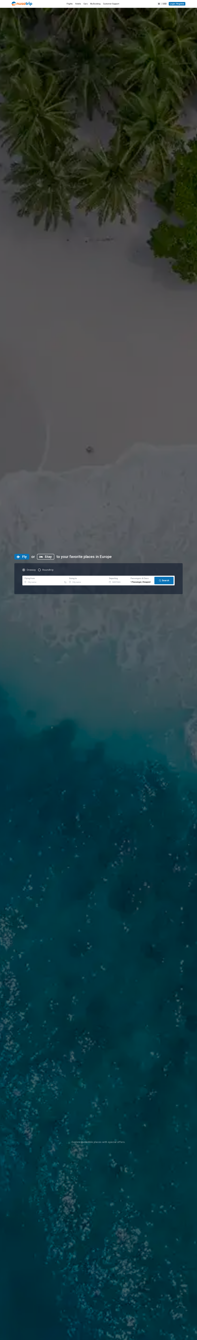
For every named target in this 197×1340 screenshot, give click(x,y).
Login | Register (177, 4)
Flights (70, 4)
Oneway (31, 570)
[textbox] (43, 580)
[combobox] (43, 580)
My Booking (95, 4)
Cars (85, 4)
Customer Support (111, 4)
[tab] (21, 557)
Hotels (78, 4)
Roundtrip (48, 570)
